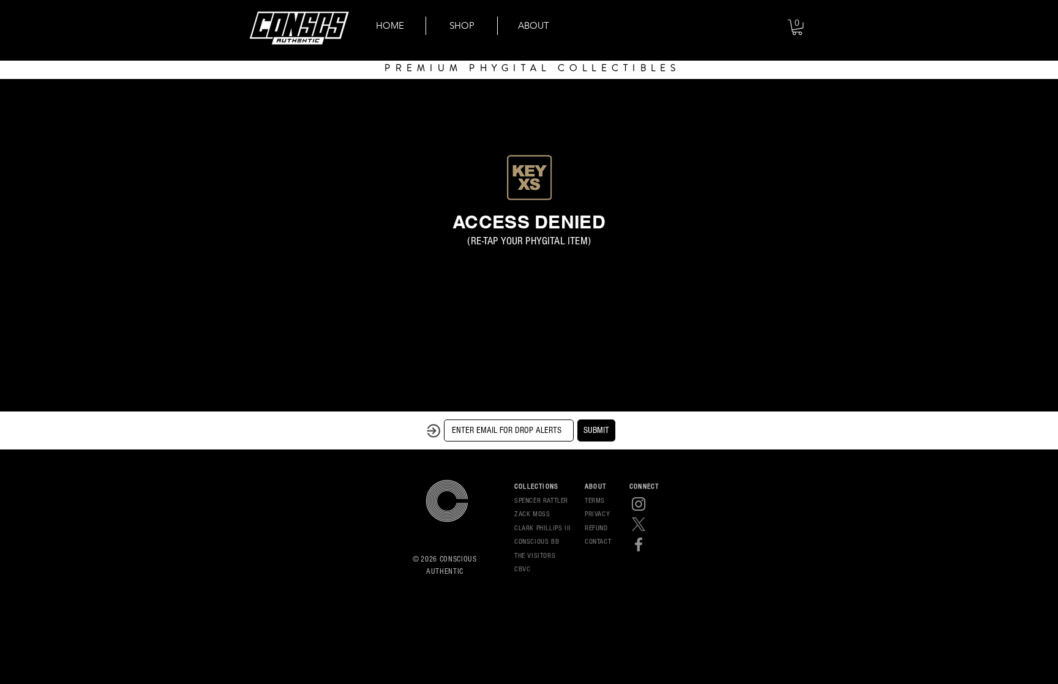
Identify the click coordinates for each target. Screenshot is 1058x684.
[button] (797, 27)
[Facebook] (638, 544)
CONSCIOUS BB (536, 542)
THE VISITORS (534, 556)
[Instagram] (638, 504)
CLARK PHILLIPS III (542, 528)
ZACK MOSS (532, 514)
